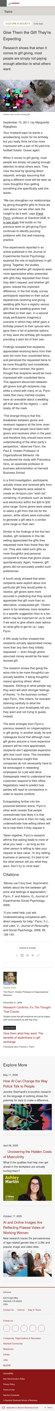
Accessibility (9, 1373)
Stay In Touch (34, 1309)
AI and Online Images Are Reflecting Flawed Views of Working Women (23, 1227)
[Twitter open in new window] (6, 1328)
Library (6, 1354)
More (50, 1407)
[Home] (7, 1292)
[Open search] (52, 3)
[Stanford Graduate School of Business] (15, 4)
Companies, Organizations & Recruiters (22, 1338)
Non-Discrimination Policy (14, 1378)
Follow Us (8, 1320)
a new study (11, 222)
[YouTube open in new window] (32, 1328)
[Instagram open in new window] (24, 1328)
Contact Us (8, 1309)
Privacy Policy (9, 1384)
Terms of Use (9, 1389)
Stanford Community (13, 1343)
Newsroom (8, 1348)
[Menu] (3, 3)
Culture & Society (17, 23)
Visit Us (21, 1309)
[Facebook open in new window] (15, 1328)
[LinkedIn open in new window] (41, 1328)
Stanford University (12, 1395)
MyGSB (7, 1365)
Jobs (5, 1359)
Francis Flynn (9, 987)
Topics (8, 11)
